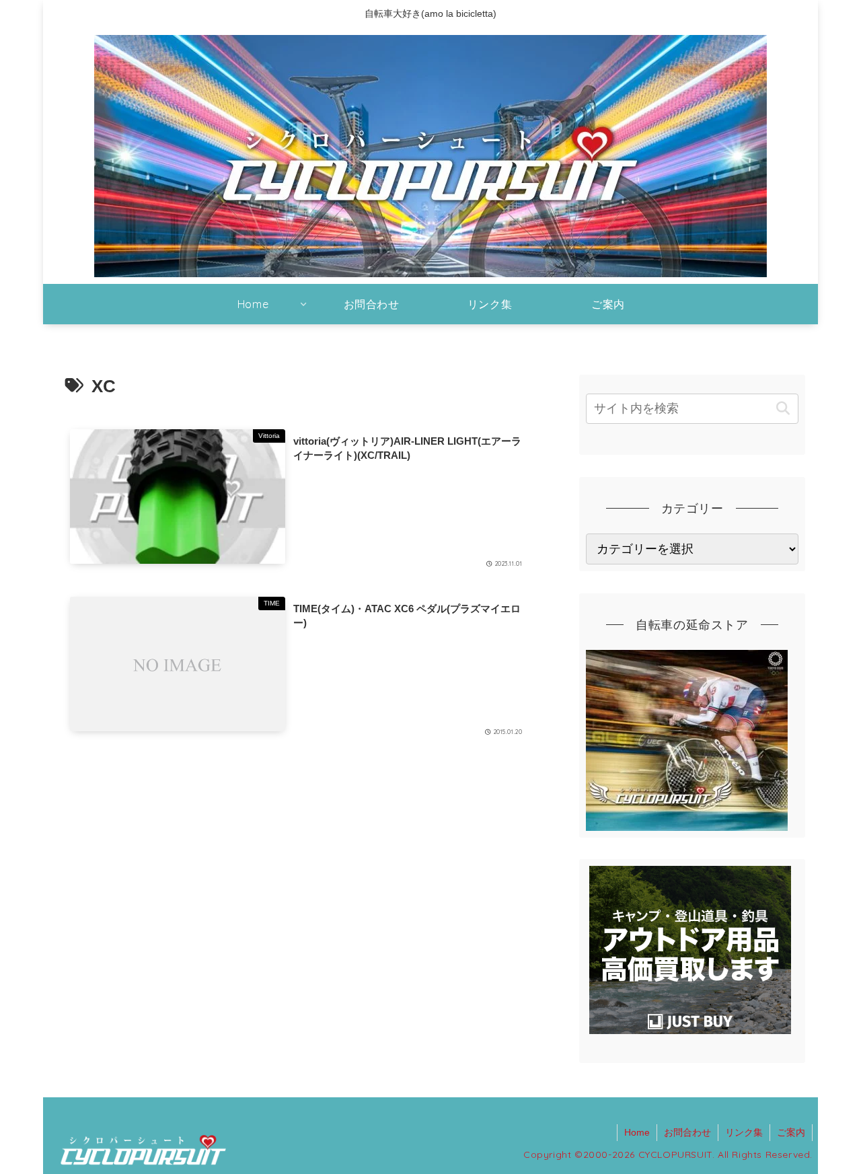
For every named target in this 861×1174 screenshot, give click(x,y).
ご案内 (791, 1132)
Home (637, 1132)
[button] (782, 408)
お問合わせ (687, 1132)
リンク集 (744, 1132)
